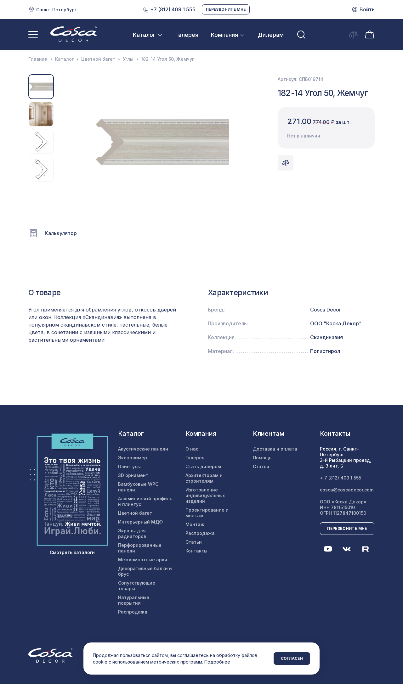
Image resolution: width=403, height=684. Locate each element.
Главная (38, 59)
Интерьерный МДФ (140, 521)
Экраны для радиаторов (132, 533)
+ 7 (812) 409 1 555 (340, 477)
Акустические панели (143, 448)
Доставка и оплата (275, 448)
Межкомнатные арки (142, 559)
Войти (367, 9)
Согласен (292, 658)
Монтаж (194, 524)
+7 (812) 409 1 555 (172, 9)
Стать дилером (203, 466)
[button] (61, 142)
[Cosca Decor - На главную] (73, 34)
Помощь (262, 457)
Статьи (193, 542)
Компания (224, 34)
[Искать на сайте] (301, 35)
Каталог (144, 34)
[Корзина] (370, 34)
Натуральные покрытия (133, 600)
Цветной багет (98, 59)
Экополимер (132, 457)
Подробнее (217, 661)
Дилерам (271, 34)
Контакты (196, 550)
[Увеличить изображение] (161, 141)
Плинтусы (129, 466)
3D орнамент (133, 475)
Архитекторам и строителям (204, 478)
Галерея (186, 34)
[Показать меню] (33, 35)
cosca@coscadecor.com (346, 489)
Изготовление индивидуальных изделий (205, 495)
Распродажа (132, 611)
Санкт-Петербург (56, 9)
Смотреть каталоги (72, 552)
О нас (191, 448)
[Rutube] (365, 549)
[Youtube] (328, 549)
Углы (128, 59)
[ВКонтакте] (347, 549)
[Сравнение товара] (285, 163)
